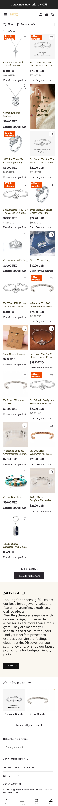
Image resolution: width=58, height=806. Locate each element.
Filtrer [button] (11, 24)
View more (11, 665)
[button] (5, 14)
